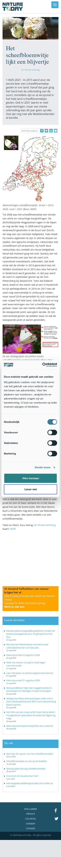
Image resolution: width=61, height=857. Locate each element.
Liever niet (30, 489)
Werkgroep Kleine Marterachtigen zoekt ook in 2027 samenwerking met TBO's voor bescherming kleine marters (31, 701)
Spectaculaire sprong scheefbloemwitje (25, 768)
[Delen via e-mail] (55, 130)
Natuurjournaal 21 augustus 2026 (23, 680)
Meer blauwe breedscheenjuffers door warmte (29, 725)
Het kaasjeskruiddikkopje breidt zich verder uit (29, 783)
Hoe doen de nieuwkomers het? (22, 775)
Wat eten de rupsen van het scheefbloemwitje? (29, 753)
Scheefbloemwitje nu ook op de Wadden (26, 761)
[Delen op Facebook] (42, 130)
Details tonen (42, 467)
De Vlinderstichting (30, 69)
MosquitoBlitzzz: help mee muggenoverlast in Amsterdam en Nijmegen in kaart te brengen (29, 689)
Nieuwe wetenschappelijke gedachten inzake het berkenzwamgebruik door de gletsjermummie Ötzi (30, 634)
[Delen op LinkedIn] (51, 130)
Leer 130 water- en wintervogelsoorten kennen (29, 673)
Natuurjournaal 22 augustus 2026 (23, 655)
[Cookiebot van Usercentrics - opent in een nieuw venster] (43, 364)
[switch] (52, 432)
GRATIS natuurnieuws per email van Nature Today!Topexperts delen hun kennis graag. (29, 601)
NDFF (13, 528)
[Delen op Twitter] (46, 130)
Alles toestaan (30, 478)
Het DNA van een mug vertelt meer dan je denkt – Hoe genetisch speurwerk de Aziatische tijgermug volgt (31, 715)
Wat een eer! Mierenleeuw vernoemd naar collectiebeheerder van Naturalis (27, 646)
